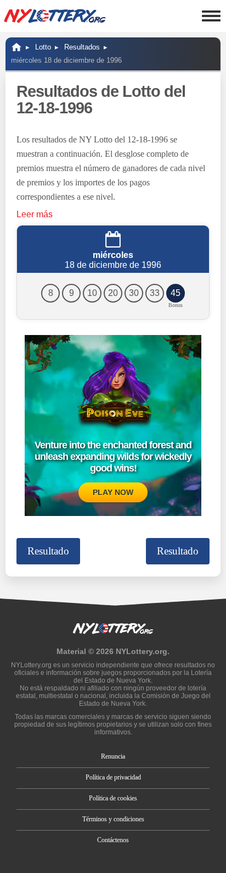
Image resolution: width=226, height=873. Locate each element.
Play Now (113, 492)
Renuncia (113, 756)
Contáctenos (113, 840)
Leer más (34, 214)
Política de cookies (113, 798)
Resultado (48, 551)
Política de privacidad (113, 777)
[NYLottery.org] (16, 47)
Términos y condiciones (113, 819)
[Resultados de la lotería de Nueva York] (55, 16)
